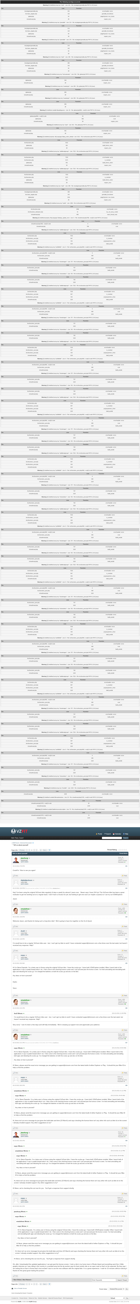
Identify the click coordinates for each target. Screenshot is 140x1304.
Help (126, 834)
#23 (126, 916)
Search (108, 834)
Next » (45, 850)
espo (23, 955)
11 (40, 850)
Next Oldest (17, 1280)
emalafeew (55, 1042)
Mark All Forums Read (55, 1298)
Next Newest (27, 1280)
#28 (126, 1085)
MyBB (19, 1301)
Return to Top (33, 1298)
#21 (126, 866)
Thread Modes (123, 853)
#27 (126, 1042)
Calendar (118, 834)
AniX (23, 931)
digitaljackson (26, 880)
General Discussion (26, 843)
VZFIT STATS (24, 862)
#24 (126, 939)
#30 (126, 1206)
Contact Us (15, 1298)
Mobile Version (42, 1298)
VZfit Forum (15, 843)
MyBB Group (33, 1301)
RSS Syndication (68, 1298)
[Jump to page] (49, 850)
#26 (126, 1008)
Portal (100, 834)
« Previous (22, 850)
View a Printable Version (20, 1288)
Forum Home (23, 1298)
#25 (126, 963)
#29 (126, 1140)
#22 (126, 888)
